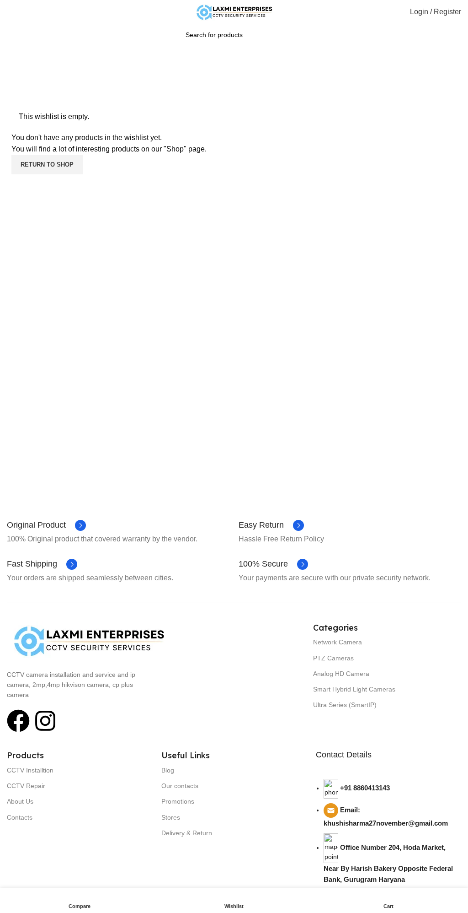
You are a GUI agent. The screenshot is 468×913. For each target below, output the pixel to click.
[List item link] (388, 838)
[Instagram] (45, 720)
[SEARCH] (292, 29)
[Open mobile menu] (10, 12)
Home (217, 80)
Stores (170, 817)
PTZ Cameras (333, 658)
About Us (20, 801)
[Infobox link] (46, 525)
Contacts (19, 817)
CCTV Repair (26, 785)
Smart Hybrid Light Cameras (354, 689)
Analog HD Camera (341, 673)
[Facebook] (18, 720)
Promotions (177, 801)
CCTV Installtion (30, 770)
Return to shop (47, 164)
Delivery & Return (186, 833)
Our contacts (179, 785)
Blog (167, 770)
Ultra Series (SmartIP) (345, 704)
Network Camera (337, 642)
